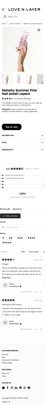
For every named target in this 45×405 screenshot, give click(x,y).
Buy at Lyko (12, 127)
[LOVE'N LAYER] (24, 9)
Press (4, 376)
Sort (24, 252)
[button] (16, 98)
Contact (5, 354)
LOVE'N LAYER (23, 398)
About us (5, 373)
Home (4, 24)
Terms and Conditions (10, 360)
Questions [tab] (17, 209)
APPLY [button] (4, 142)
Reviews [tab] (5, 209)
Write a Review (13, 216)
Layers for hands (14, 24)
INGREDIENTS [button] (7, 150)
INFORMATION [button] (8, 135)
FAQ (3, 357)
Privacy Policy (7, 363)
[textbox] (22, 227)
